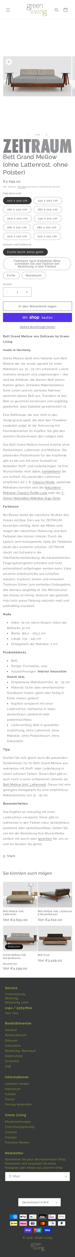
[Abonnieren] (65, 1176)
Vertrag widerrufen (18, 1104)
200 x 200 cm (17, 218)
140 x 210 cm (47, 218)
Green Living (43, 1237)
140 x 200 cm (48, 200)
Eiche (11, 275)
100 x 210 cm (47, 236)
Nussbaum (34, 275)
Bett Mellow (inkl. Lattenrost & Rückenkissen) (55, 913)
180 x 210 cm (46, 227)
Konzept (11, 1137)
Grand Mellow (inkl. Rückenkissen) (14, 957)
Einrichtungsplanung (19, 1126)
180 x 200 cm (48, 209)
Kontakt (10, 1094)
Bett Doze (44, 955)
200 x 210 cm (17, 236)
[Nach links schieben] (28, 134)
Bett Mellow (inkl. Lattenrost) (24, 784)
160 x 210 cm (17, 227)
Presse (10, 1099)
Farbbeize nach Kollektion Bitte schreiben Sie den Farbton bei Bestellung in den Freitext (37, 263)
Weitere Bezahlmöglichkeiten (37, 327)
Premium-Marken (17, 1142)
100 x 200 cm (17, 200)
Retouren (11, 1040)
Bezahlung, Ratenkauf (20, 1050)
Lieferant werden (17, 1083)
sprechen (45, 839)
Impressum (13, 1089)
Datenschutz (14, 1056)
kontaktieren (51, 471)
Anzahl (7, 284)
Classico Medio (44, 482)
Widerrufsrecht (15, 1035)
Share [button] (11, 856)
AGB (8, 1066)
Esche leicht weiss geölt (25, 252)
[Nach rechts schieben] (46, 134)
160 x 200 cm (17, 209)
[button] (8, 10)
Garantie (11, 1132)
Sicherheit (12, 1061)
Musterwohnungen (18, 1121)
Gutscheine (13, 1045)
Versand (22, 187)
